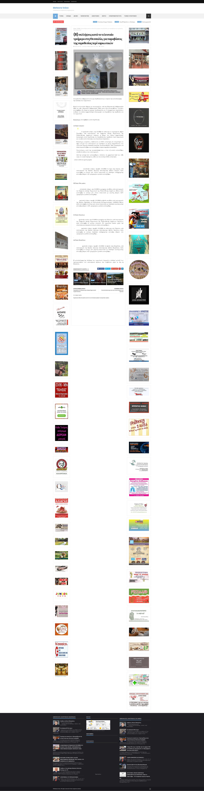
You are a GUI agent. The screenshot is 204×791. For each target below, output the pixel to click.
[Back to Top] (150, 789)
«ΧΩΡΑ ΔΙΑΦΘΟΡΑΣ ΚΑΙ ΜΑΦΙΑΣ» (135, 757)
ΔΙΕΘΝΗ (76, 16)
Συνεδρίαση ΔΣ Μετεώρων (66, 728)
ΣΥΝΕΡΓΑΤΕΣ (74, 1)
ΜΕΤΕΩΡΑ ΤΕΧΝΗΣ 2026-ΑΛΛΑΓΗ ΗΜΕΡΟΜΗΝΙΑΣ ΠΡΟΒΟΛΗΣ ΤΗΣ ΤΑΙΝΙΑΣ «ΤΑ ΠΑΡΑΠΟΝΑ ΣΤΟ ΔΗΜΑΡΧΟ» (72, 759)
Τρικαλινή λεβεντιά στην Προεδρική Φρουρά (137, 764)
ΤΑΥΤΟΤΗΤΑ (60, 1)
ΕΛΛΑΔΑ (68, 16)
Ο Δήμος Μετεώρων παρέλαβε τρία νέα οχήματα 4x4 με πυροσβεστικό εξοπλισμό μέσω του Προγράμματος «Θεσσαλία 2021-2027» (138, 748)
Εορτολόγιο (98, 774)
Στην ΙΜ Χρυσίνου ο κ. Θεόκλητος (84, 22)
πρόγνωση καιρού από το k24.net (98, 730)
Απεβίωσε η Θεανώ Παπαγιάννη (67, 721)
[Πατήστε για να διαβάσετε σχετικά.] (61, 69)
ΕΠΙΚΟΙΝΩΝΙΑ (67, 1)
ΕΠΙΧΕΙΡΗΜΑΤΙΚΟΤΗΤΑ (115, 16)
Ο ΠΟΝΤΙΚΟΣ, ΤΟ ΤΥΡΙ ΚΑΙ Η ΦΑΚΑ (69, 777)
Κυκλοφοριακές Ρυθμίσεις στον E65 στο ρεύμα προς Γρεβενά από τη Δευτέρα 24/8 (117, 22)
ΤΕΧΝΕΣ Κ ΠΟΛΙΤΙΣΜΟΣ (130, 16)
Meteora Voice (61, 7)
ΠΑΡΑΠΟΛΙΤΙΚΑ (85, 16)
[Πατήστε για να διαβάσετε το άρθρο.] (139, 582)
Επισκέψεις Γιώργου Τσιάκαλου (81, 282)
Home (74, 28)
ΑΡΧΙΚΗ (54, 1)
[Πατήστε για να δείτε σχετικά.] (61, 474)
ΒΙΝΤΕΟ (104, 16)
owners (79, 788)
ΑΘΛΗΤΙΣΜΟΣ (95, 16)
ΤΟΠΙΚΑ (61, 16)
